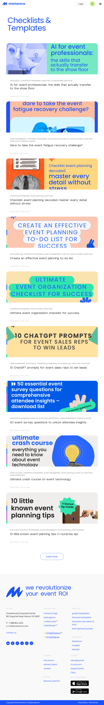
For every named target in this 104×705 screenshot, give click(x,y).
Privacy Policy (83, 702)
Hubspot (76, 645)
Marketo (76, 649)
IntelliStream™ (50, 625)
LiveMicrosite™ (51, 621)
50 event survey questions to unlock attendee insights (48, 422)
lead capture (49, 617)
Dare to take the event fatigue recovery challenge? (46, 145)
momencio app (50, 613)
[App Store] (80, 683)
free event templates (81, 617)
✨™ (53, 633)
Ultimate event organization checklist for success (44, 313)
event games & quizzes (82, 628)
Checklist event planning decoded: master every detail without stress (48, 202)
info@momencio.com (18, 626)
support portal (77, 668)
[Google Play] (80, 691)
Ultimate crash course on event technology (40, 479)
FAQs (73, 672)
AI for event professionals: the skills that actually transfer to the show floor (50, 86)
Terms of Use (93, 702)
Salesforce (77, 641)
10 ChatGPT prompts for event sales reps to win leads (48, 368)
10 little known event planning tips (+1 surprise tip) (44, 534)
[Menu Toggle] (100, 4)
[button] (92, 3)
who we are (49, 660)
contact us (11, 632)
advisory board (50, 664)
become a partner (52, 680)
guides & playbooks (80, 613)
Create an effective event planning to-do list (41, 258)
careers (47, 668)
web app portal (77, 660)
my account (76, 664)
